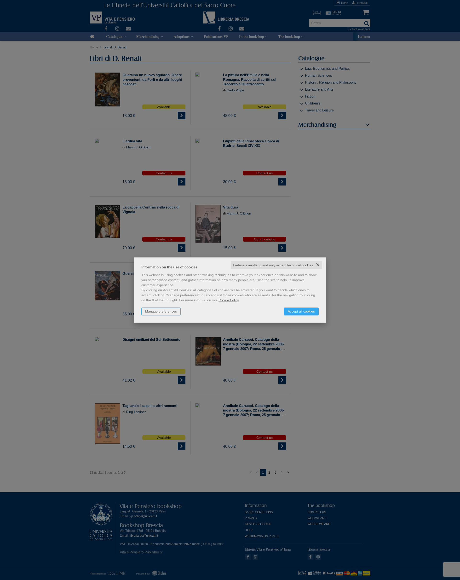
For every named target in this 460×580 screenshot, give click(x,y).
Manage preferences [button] (161, 311)
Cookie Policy (228, 300)
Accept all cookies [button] (301, 311)
